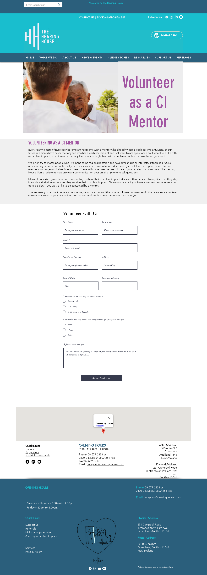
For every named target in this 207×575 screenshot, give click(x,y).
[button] (92, 57)
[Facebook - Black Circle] (27, 462)
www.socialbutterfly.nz (164, 567)
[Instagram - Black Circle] (33, 462)
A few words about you (74, 344)
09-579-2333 (153, 487)
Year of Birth (69, 278)
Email (65, 240)
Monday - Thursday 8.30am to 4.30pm (50, 503)
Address (105, 257)
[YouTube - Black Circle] (39, 462)
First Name (68, 222)
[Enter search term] (58, 4)
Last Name (107, 222)
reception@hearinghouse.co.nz (162, 497)
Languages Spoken (110, 278)
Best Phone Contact (72, 257)
